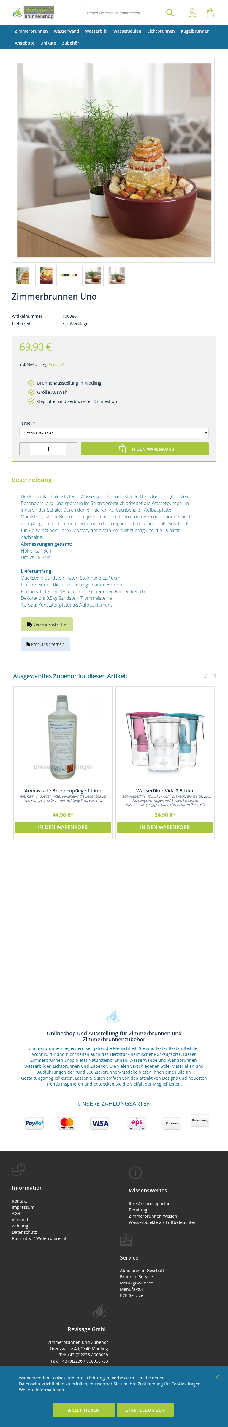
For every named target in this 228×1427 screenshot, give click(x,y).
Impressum (23, 1207)
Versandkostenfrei (49, 624)
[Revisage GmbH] (33, 12)
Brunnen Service (136, 1276)
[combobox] (131, 12)
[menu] (114, 37)
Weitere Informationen (41, 1390)
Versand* (57, 364)
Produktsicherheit (47, 644)
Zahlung (20, 1226)
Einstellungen (145, 1410)
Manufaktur (131, 1289)
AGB (16, 1213)
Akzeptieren (84, 1410)
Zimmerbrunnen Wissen (153, 1216)
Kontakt (19, 1201)
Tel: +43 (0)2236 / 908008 (83, 1355)
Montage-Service (136, 1283)
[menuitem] (31, 31)
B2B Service (131, 1295)
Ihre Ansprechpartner (150, 1203)
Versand (20, 1219)
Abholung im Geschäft (142, 1270)
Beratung (138, 1210)
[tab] (60, 1202)
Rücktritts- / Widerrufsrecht (39, 1238)
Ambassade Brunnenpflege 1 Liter (63, 790)
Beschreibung (32, 480)
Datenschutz (24, 1232)
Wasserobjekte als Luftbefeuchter (162, 1222)
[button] (23, 275)
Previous (203, 676)
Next (212, 676)
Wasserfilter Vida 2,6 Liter (165, 790)
